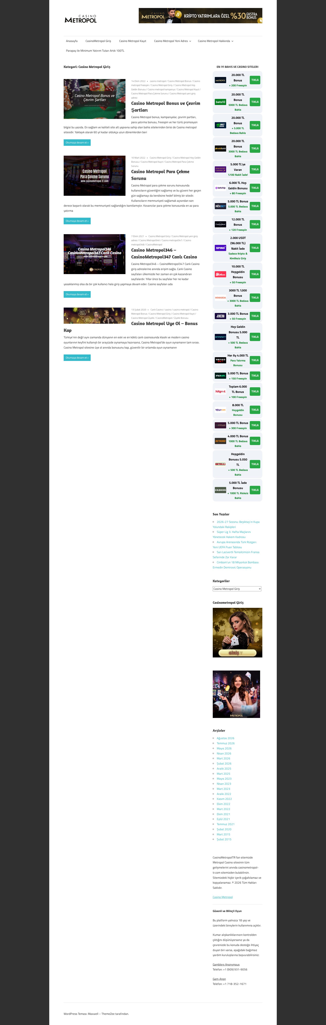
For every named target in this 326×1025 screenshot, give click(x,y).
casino (168, 309)
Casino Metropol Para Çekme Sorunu (149, 93)
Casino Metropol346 (149, 240)
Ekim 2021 (223, 814)
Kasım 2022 (224, 799)
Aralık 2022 (224, 794)
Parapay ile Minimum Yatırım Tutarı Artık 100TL (95, 50)
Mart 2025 (223, 773)
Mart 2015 (223, 834)
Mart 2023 (223, 789)
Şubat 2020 (224, 829)
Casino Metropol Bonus (179, 81)
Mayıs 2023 (224, 778)
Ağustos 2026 (225, 738)
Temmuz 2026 (226, 743)
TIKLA (255, 80)
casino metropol (158, 81)
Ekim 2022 (223, 804)
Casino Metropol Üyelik (142, 318)
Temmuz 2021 (226, 824)
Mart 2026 (223, 758)
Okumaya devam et (76, 142)
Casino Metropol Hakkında (214, 41)
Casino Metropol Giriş (162, 85)
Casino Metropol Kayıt (132, 41)
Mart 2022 (223, 809)
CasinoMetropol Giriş (98, 41)
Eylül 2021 (223, 819)
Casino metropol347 (172, 240)
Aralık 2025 (224, 768)
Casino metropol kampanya (161, 89)
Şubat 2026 (224, 763)
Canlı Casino (157, 309)
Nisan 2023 (224, 783)
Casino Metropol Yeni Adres (171, 41)
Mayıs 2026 (224, 748)
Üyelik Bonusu (181, 318)
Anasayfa (72, 41)
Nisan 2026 (224, 753)
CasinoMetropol (154, 244)
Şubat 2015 (224, 839)
